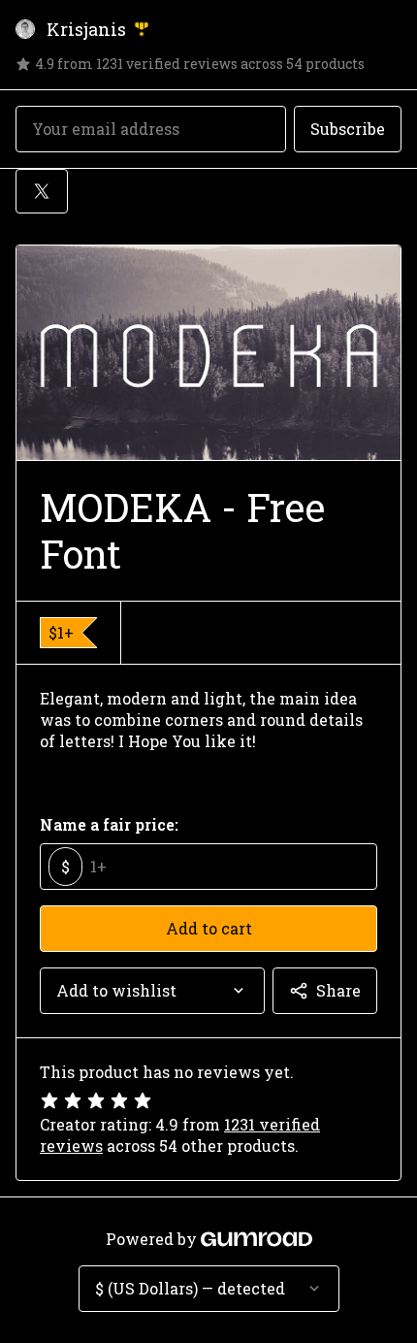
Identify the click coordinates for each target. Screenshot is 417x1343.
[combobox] (152, 990)
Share (338, 990)
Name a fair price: (109, 824)
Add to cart (209, 928)
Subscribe (347, 128)
